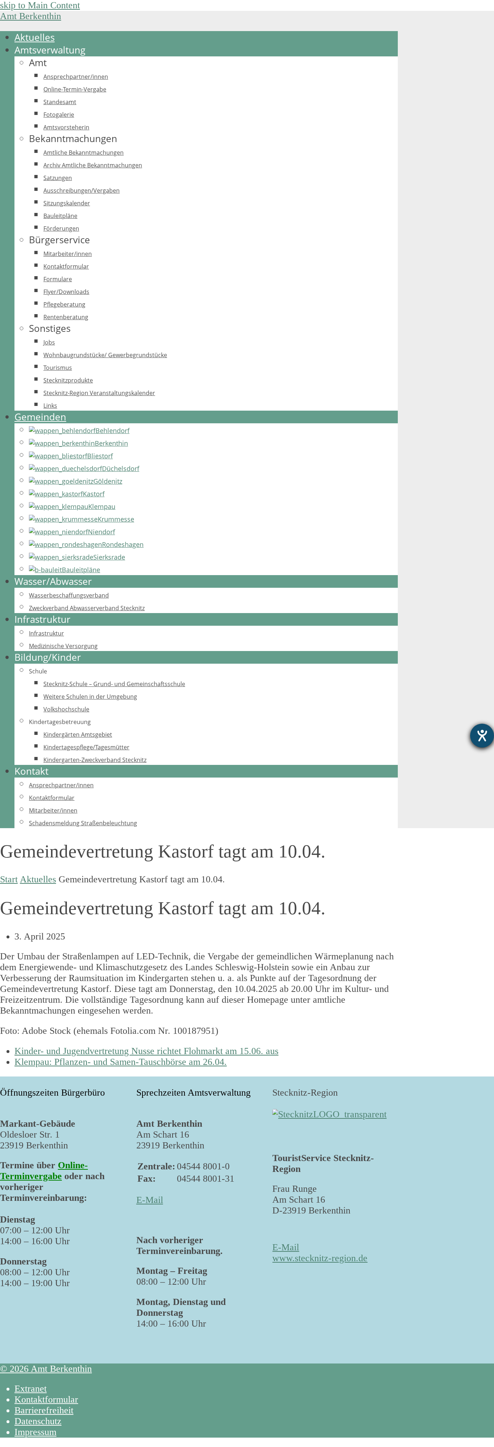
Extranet (30, 1388)
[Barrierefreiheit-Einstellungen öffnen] (482, 736)
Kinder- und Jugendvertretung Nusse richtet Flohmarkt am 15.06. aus (146, 1051)
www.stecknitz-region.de (319, 1258)
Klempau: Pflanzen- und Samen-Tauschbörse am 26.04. (120, 1062)
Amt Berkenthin (30, 16)
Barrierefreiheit (43, 1410)
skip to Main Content (40, 5)
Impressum (35, 1432)
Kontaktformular (46, 1399)
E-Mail (149, 1200)
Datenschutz (37, 1421)
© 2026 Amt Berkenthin (46, 1368)
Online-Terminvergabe (44, 1170)
